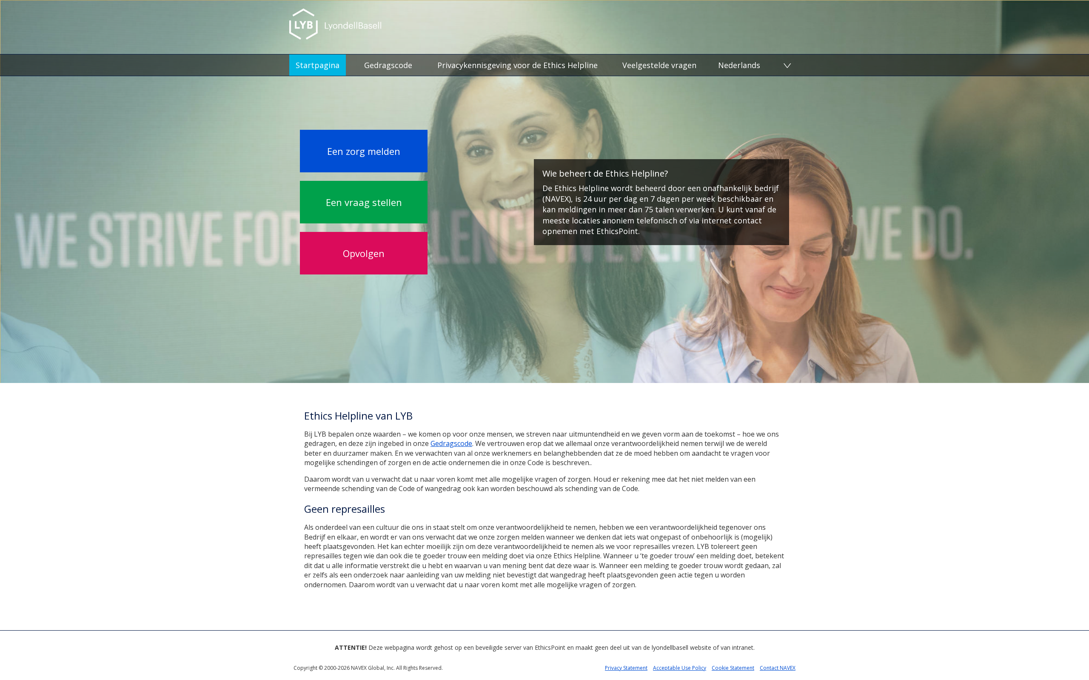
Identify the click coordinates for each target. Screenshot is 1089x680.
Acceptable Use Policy (679, 667)
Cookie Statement (733, 667)
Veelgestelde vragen (659, 65)
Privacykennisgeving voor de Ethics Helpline (517, 65)
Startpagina (317, 65)
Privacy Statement (626, 667)
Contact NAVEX (777, 667)
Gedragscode (388, 65)
